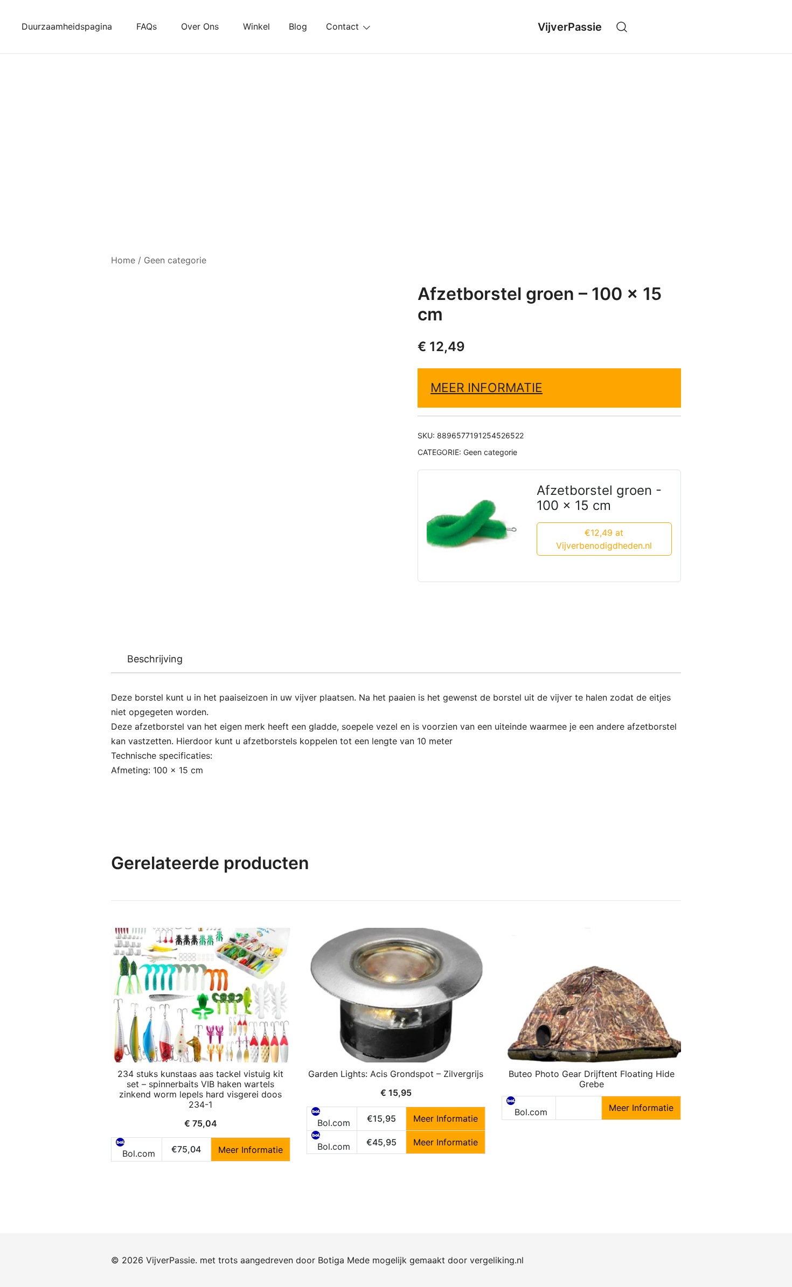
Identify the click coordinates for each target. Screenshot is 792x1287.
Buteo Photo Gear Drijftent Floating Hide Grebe (592, 1078)
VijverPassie (570, 26)
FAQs (149, 26)
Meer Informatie (486, 387)
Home (123, 260)
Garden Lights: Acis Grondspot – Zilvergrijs (395, 1073)
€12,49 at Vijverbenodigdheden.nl (604, 539)
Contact (342, 26)
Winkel (256, 26)
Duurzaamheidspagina (69, 26)
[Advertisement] (396, 134)
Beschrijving (155, 659)
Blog (298, 26)
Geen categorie (175, 260)
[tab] (155, 659)
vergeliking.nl (497, 1260)
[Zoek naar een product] (622, 26)
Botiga (331, 1260)
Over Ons (202, 26)
